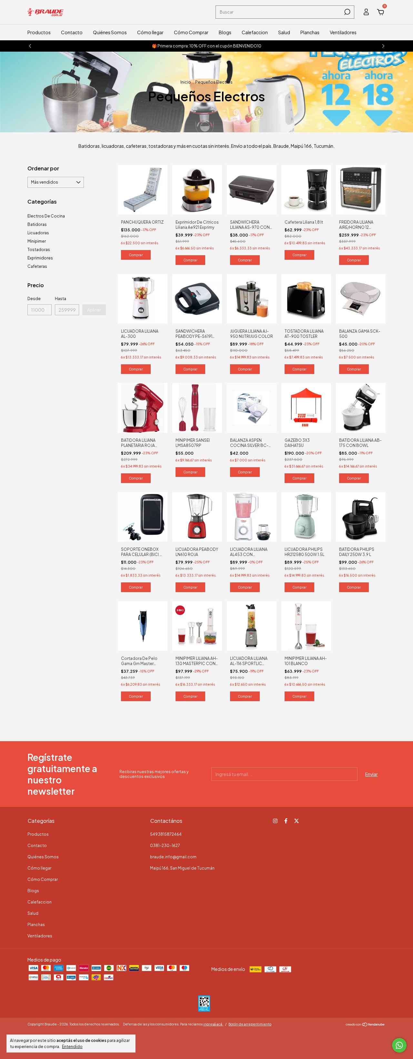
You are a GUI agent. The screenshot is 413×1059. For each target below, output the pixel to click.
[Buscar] (347, 11)
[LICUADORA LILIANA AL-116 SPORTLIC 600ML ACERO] (252, 625)
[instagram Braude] (275, 820)
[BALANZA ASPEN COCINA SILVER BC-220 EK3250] (252, 407)
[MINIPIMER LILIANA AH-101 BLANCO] (306, 625)
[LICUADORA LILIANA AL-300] (142, 298)
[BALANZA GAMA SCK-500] (361, 298)
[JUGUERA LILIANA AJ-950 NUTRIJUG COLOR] (252, 298)
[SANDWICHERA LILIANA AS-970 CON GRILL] (252, 189)
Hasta (60, 298)
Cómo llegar (150, 32)
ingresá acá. (213, 1024)
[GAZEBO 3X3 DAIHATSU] (306, 407)
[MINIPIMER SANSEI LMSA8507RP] (197, 407)
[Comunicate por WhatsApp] (399, 1045)
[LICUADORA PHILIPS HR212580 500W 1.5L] (306, 516)
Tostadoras (38, 249)
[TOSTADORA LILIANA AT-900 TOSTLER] (306, 298)
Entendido (72, 1046)
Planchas (309, 32)
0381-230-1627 (165, 845)
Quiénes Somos (110, 32)
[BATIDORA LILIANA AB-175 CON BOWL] (361, 407)
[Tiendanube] (365, 1025)
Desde (34, 298)
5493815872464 (166, 834)
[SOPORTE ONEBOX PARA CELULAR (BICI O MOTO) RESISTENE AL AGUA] (142, 516)
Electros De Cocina (46, 216)
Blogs (225, 32)
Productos (39, 32)
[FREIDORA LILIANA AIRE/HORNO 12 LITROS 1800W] (361, 189)
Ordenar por (43, 168)
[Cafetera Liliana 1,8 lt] (306, 189)
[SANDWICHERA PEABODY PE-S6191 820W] (197, 298)
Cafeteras (37, 266)
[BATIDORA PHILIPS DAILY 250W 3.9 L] (361, 516)
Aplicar (94, 309)
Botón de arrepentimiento (249, 1024)
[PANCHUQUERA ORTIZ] (142, 189)
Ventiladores (343, 32)
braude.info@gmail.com (173, 856)
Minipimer (36, 241)
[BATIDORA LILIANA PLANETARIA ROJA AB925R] (142, 407)
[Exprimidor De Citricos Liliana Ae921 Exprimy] (197, 189)
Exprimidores (40, 258)
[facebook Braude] (285, 820)
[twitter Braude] (296, 820)
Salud (284, 32)
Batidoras (37, 224)
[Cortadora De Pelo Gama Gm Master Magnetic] (142, 625)
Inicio (185, 82)
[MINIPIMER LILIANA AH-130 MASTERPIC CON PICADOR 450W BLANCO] (197, 625)
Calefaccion (255, 32)
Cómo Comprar (191, 32)
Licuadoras (38, 232)
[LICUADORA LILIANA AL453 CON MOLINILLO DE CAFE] (252, 516)
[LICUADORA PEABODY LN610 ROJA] (197, 516)
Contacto (72, 32)
